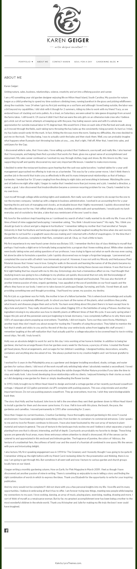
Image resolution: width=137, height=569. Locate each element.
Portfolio (25, 62)
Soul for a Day (83, 62)
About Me (42, 62)
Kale (57, 563)
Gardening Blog (106, 62)
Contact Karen (61, 62)
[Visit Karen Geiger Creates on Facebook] (6, 531)
